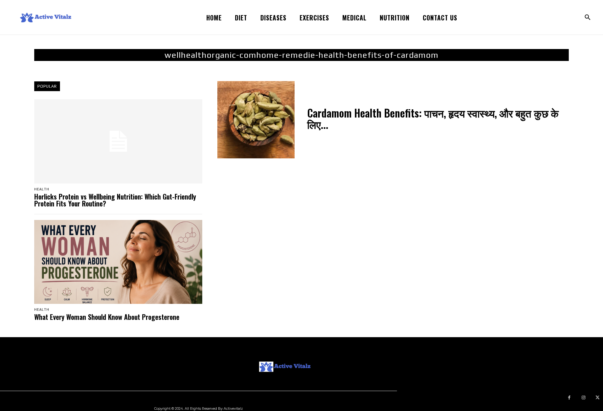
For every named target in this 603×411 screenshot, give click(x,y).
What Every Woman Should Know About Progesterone (106, 317)
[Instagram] (583, 397)
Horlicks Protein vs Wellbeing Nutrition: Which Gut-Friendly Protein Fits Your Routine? (115, 199)
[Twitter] (597, 397)
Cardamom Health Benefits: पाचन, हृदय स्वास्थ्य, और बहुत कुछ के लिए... (433, 118)
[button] (587, 17)
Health (41, 189)
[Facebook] (569, 397)
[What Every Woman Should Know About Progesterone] (118, 262)
